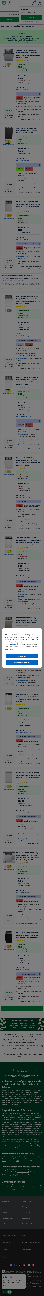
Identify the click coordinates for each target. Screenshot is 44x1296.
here (15, 644)
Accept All (22, 656)
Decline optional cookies (22, 662)
